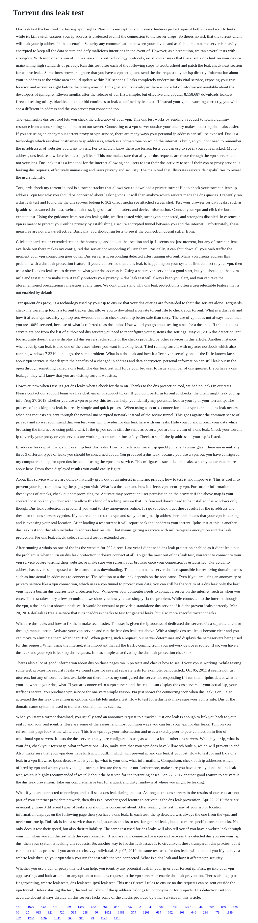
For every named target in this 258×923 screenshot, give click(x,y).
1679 (31, 907)
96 (96, 912)
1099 (44, 918)
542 (43, 907)
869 (223, 907)
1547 (129, 907)
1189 (229, 912)
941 (150, 907)
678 (55, 907)
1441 (57, 918)
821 (50, 912)
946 (200, 907)
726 (61, 912)
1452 (108, 912)
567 (18, 907)
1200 (31, 918)
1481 (121, 912)
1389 (67, 907)
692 (170, 912)
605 (211, 907)
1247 (187, 907)
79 (92, 918)
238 (85, 912)
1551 (174, 907)
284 (205, 912)
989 (161, 907)
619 (158, 912)
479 (217, 912)
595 (73, 912)
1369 (81, 907)
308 (182, 912)
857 (116, 907)
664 (105, 907)
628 (235, 907)
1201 (146, 912)
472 (93, 907)
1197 (104, 918)
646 (193, 912)
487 (18, 918)
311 (81, 918)
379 (133, 912)
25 (27, 912)
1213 (117, 918)
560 (70, 918)
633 (38, 912)
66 (17, 912)
